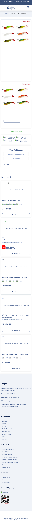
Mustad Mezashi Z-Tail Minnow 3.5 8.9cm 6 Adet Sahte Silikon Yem (16, 316)
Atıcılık (4, 426)
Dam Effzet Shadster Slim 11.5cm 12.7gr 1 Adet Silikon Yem (15, 355)
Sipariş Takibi (6, 467)
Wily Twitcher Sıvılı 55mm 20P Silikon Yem (14, 239)
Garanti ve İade (6, 465)
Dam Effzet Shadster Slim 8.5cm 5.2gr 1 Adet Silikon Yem (14, 278)
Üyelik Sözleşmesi (7, 452)
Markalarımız (6, 482)
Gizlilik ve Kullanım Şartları (10, 462)
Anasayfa (7, 13)
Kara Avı (4, 423)
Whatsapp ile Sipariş (16, 131)
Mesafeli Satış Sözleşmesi (10, 457)
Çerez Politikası (24, 519)
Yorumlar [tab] (17, 158)
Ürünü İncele (16, 214)
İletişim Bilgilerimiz (8, 449)
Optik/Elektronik (7, 429)
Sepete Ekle (11, 121)
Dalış (3, 436)
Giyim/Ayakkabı (6, 434)
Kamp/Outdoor (6, 431)
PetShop (4, 439)
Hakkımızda (5, 480)
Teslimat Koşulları (7, 454)
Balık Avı (13, 13)
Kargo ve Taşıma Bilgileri (9, 459)
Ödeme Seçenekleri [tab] (16, 154)
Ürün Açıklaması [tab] (16, 150)
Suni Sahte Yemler (22, 13)
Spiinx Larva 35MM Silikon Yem (11, 200)
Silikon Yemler (8, 15)
